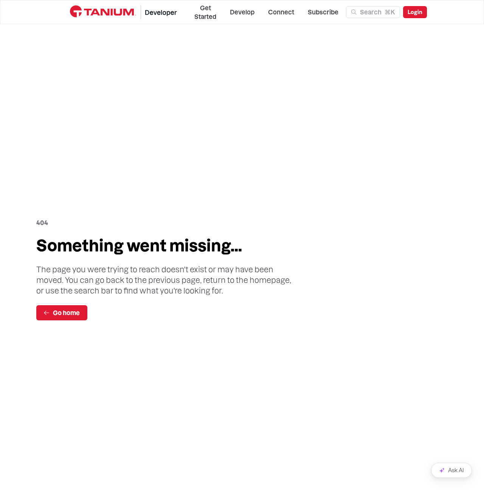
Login (415, 12)
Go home (66, 312)
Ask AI (456, 470)
